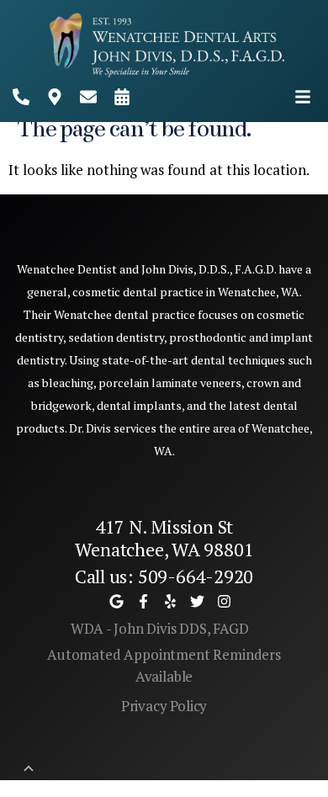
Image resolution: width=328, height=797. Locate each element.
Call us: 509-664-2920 (164, 576)
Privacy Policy (164, 705)
